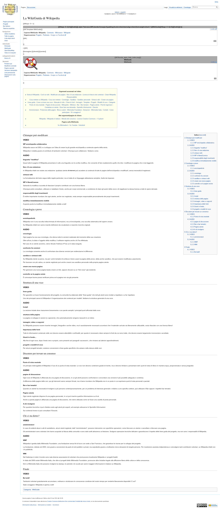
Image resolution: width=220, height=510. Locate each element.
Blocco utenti (61, 110)
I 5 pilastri (100, 119)
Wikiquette (65, 105)
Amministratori (34, 110)
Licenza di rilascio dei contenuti (93, 95)
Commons (50, 33)
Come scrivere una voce (45, 102)
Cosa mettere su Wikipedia (38, 100)
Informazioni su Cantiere (44, 505)
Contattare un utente (51, 107)
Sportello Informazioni (84, 107)
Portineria (46, 35)
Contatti (105, 110)
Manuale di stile (59, 102)
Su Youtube (73, 125)
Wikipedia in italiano (53, 119)
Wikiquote (67, 33)
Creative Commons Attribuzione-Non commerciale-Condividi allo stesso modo (68, 501)
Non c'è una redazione (74, 95)
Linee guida (31, 102)
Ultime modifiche (9, 34)
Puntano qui (8, 64)
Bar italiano (6, 26)
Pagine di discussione (53, 105)
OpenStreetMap (9, 50)
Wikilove (73, 105)
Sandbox (73, 100)
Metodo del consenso (69, 119)
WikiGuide (36, 489)
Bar (78, 105)
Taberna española (8, 28)
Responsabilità (72, 97)
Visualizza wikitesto (175, 7)
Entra (216, 2)
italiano (117, 12)
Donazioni (86, 110)
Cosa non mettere (54, 100)
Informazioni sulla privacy (29, 505)
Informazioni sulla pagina (9, 75)
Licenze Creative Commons (86, 119)
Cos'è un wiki (45, 95)
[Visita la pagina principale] (10, 9)
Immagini (79, 102)
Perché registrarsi (106, 105)
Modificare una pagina (58, 95)
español (123, 12)
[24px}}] (31, 63)
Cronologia (65, 100)
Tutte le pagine (9, 36)
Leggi (166, 7)
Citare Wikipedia (110, 95)
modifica (213, 29)
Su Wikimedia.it (63, 125)
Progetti (93, 102)
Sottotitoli (82, 125)
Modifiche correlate (10, 66)
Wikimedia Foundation (74, 110)
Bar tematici (85, 105)
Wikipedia (42, 119)
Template (87, 102)
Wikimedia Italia (96, 110)
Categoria (27, 489)
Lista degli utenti (9, 38)
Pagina (23, 7)
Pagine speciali (9, 68)
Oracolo (95, 107)
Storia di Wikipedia (33, 95)
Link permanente (9, 72)
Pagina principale (8, 22)
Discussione (31, 7)
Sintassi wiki (96, 100)
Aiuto (6, 40)
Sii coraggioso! (76, 112)
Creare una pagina (107, 100)
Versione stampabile (10, 70)
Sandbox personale (83, 100)
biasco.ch (7, 58)
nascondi (202, 135)
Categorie (112, 102)
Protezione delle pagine (48, 110)
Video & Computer (10, 53)
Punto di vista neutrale (36, 105)
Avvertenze (56, 505)
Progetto (39, 35)
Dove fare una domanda (68, 107)
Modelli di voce (102, 102)
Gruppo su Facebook (58, 35)
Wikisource (58, 33)
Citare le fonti (70, 102)
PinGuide (7, 46)
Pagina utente (94, 105)
